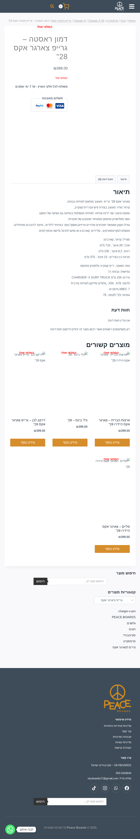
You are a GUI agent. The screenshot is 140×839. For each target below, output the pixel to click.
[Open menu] (132, 6)
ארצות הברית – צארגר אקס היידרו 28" (114, 422)
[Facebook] (126, 788)
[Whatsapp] (10, 829)
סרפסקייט (129, 641)
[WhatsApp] (116, 788)
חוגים (132, 629)
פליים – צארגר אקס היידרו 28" (116, 528)
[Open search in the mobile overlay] (70, 581)
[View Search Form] (52, 6)
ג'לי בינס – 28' (78, 420)
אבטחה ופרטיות (122, 736)
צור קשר (126, 731)
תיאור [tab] (123, 179)
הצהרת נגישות (123, 747)
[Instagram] (105, 788)
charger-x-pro (127, 611)
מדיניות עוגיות (123, 742)
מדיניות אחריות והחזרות (117, 725)
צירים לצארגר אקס (124, 647)
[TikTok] (94, 788)
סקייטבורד (129, 635)
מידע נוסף (112, 442)
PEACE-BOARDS (124, 617)
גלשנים (131, 623)
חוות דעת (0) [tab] (105, 179)
